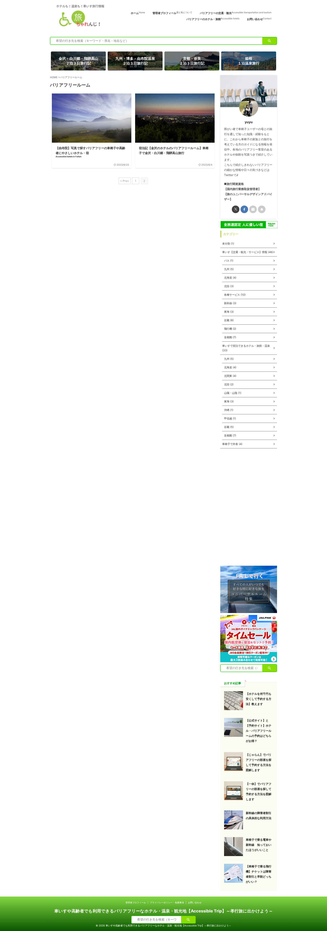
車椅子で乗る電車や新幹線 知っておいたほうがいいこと (258, 845)
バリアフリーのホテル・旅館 (212, 19)
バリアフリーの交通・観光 (235, 13)
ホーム (138, 13)
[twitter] (235, 209)
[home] (261, 209)
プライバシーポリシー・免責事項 (167, 902)
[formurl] (253, 209)
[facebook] (244, 209)
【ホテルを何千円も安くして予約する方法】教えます (258, 699)
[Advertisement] (248, 507)
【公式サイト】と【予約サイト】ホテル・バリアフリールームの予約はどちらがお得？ (258, 731)
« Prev (124, 181)
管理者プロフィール (172, 13)
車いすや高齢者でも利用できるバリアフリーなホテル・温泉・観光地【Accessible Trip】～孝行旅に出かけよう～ (163, 910)
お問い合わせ (259, 19)
